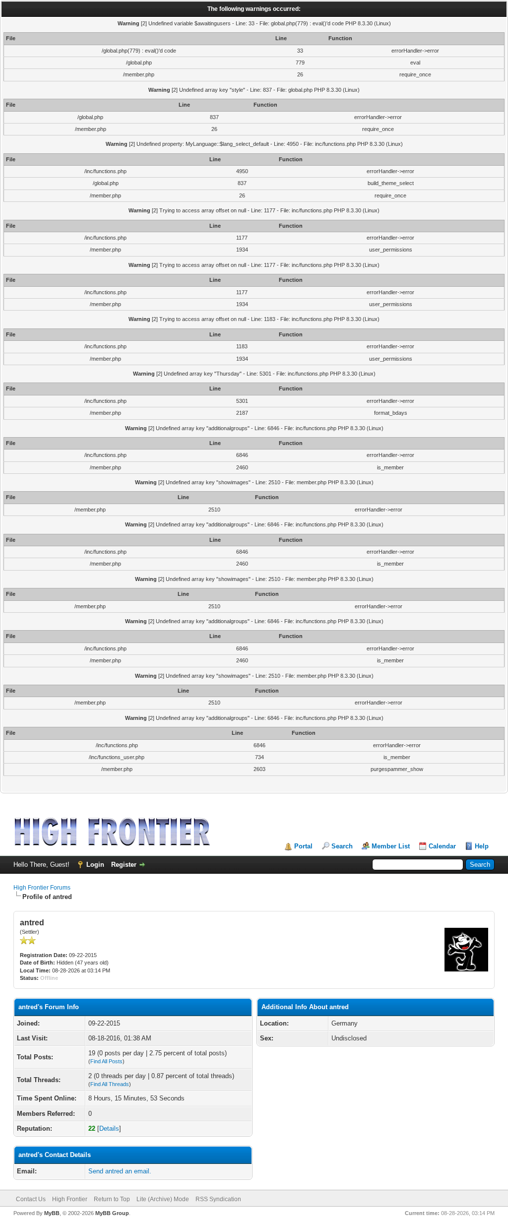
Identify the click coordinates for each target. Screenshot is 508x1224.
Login (95, 864)
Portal (303, 846)
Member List (391, 846)
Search (342, 846)
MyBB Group (112, 1213)
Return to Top (112, 1199)
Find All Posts (106, 1061)
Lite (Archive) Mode (162, 1199)
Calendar (442, 846)
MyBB (52, 1213)
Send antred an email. (119, 1171)
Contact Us (31, 1199)
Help (482, 846)
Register (123, 864)
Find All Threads (109, 1084)
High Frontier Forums (41, 887)
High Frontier (69, 1199)
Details (109, 1128)
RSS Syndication (218, 1199)
